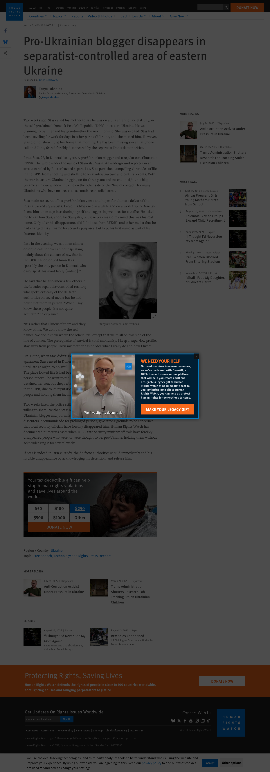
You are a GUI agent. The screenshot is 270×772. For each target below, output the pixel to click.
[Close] (196, 356)
